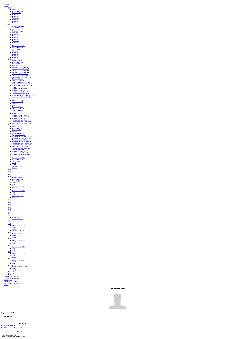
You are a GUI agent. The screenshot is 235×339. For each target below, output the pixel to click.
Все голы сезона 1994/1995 (20, 266)
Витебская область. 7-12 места (21, 141)
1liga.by (6, 285)
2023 (9, 59)
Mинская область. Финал (19, 115)
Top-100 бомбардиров (11, 276)
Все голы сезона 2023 (18, 60)
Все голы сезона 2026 (18, 9)
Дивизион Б (15, 16)
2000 (9, 224)
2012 (9, 201)
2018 (9, 171)
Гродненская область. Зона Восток (22, 84)
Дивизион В (15, 18)
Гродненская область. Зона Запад (22, 85)
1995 (9, 258)
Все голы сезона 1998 (18, 240)
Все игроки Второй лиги (12, 283)
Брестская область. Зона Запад (21, 77)
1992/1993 (11, 273)
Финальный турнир (18, 186)
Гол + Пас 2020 (16, 161)
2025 (9, 24)
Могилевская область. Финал (21, 93)
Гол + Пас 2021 (16, 130)
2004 (9, 214)
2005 (9, 212)
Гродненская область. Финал (21, 82)
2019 (9, 169)
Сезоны (6, 6)
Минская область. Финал (19, 88)
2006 (9, 210)
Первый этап (16, 217)
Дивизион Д (15, 21)
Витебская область (17, 79)
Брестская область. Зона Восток (22, 75)
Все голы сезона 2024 (18, 46)
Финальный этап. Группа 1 (20, 67)
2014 (9, 189)
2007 (9, 209)
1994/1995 (11, 265)
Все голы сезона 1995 (18, 260)
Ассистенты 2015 (17, 179)
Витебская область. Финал (20, 140)
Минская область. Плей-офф (21, 154)
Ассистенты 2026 (17, 11)
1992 (9, 275)
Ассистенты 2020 (17, 159)
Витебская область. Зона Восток (22, 136)
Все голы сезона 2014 (18, 191)
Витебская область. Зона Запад (21, 138)
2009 (9, 205)
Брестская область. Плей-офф (21, 148)
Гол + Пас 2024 (16, 49)
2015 (9, 176)
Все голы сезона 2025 (18, 26)
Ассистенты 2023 (17, 62)
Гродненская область (18, 110)
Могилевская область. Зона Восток (23, 95)
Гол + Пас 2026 (16, 13)
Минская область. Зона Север (21, 90)
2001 (9, 222)
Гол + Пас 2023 (16, 64)
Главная (6, 4)
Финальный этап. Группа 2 (20, 69)
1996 (9, 252)
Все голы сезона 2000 (18, 225)
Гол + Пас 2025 (16, 29)
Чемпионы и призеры (11, 281)
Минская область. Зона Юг (20, 92)
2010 (9, 204)
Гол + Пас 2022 (16, 103)
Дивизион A (16, 34)
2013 (9, 199)
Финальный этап (17, 166)
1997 (9, 245)
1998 (9, 238)
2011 (9, 202)
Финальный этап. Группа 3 (20, 70)
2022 (9, 98)
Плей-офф (15, 32)
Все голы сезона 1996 (18, 253)
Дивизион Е (15, 23)
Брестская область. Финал (20, 74)
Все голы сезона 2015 (18, 177)
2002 (9, 220)
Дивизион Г (15, 19)
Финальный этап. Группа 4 (20, 72)
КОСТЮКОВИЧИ (7, 325)
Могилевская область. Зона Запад (22, 97)
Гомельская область (18, 80)
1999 (9, 232)
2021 (9, 125)
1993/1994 (11, 271)
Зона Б (14, 164)
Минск (14, 87)
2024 (9, 44)
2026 (9, 8)
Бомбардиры (8, 280)
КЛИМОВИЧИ (6, 327)
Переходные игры (17, 31)
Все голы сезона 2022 (18, 100)
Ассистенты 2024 (17, 47)
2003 (9, 215)
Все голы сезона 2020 (18, 158)
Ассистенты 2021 (17, 128)
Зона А (14, 163)
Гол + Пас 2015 (16, 181)
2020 (9, 156)
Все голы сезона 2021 (18, 126)
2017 (9, 173)
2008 (9, 207)
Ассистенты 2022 (17, 102)
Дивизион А (16, 14)
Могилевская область (18, 112)
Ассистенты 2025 (17, 27)
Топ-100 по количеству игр (12, 278)
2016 (9, 174)
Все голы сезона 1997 (18, 247)
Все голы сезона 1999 (18, 234)
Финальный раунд (17, 219)
